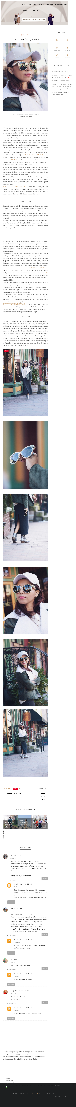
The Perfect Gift (24, 826)
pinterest (67, 43)
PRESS (8, 1078)
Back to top (60, 1096)
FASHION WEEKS (61, 4)
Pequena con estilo (20, 991)
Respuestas (12, 880)
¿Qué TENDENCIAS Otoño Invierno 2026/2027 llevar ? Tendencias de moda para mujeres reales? (62, 87)
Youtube (56, 43)
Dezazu (13, 959)
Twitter (57, 57)
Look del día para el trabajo (60, 71)
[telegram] (9, 789)
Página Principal (10, 1083)
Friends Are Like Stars (39, 826)
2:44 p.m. (17, 976)
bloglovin (67, 57)
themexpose (33, 1093)
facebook (67, 50)
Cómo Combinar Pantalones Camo (9, 823)
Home (24, 4)
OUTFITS (50, 4)
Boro (35, 333)
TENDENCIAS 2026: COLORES (60, 81)
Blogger (57, 1085)
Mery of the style (19, 908)
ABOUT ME (32, 4)
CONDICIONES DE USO (13, 1080)
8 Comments (43, 788)
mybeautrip (16, 855)
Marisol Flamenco (23, 884)
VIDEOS (41, 4)
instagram (57, 50)
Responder (44, 878)
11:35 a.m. (13, 962)
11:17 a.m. (17, 887)
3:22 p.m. (13, 994)
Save (16, 788)
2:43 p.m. (17, 942)
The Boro (14, 159)
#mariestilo (25, 35)
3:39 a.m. (13, 911)
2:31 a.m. (13, 858)
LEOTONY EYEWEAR (36, 154)
